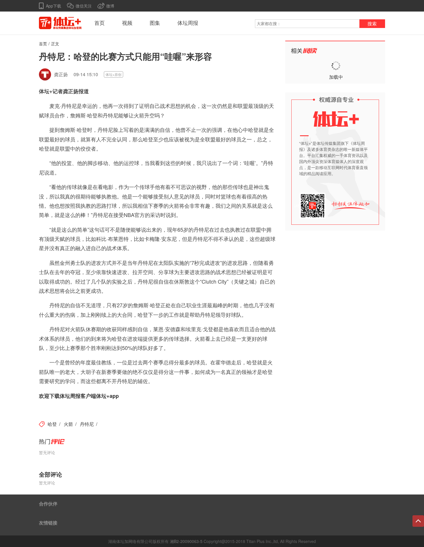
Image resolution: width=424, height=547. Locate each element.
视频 (127, 23)
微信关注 (84, 6)
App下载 (53, 6)
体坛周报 (187, 23)
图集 (155, 23)
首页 (99, 23)
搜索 (372, 23)
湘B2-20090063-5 (186, 541)
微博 (110, 6)
